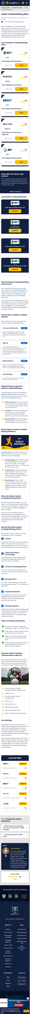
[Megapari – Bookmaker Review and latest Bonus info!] (25, 798)
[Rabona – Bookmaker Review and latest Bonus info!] (25, 778)
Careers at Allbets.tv (8, 960)
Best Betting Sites (17, 7)
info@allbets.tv (19, 919)
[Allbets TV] (13, 3)
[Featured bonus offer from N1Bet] (23, 3)
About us (8, 929)
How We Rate (8, 932)
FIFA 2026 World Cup (21, 942)
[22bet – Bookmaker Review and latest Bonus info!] (25, 768)
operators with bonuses (9, 394)
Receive (15, 211)
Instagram (22, 984)
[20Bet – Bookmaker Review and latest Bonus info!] (25, 808)
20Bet (8, 986)
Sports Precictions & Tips (22, 948)
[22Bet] (15, 203)
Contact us (8, 964)
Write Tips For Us (8, 956)
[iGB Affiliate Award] (4, 896)
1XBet (8, 980)
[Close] (27, 998)
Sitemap (8, 967)
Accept (26, 1011)
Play (21, 65)
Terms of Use (8, 945)
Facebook (22, 977)
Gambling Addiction (8, 941)
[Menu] (3, 3)
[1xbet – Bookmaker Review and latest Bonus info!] (25, 788)
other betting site (20, 290)
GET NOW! (18, 1005)
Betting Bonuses (22, 932)
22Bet (8, 977)
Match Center (22, 938)
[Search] (27, 3)
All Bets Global (5, 7)
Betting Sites (22, 929)
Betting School (22, 935)
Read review (8, 65)
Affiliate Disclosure (8, 952)
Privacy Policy (8, 948)
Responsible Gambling (8, 936)
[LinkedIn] (6, 856)
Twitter (23, 980)
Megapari (8, 983)
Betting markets (6, 452)
